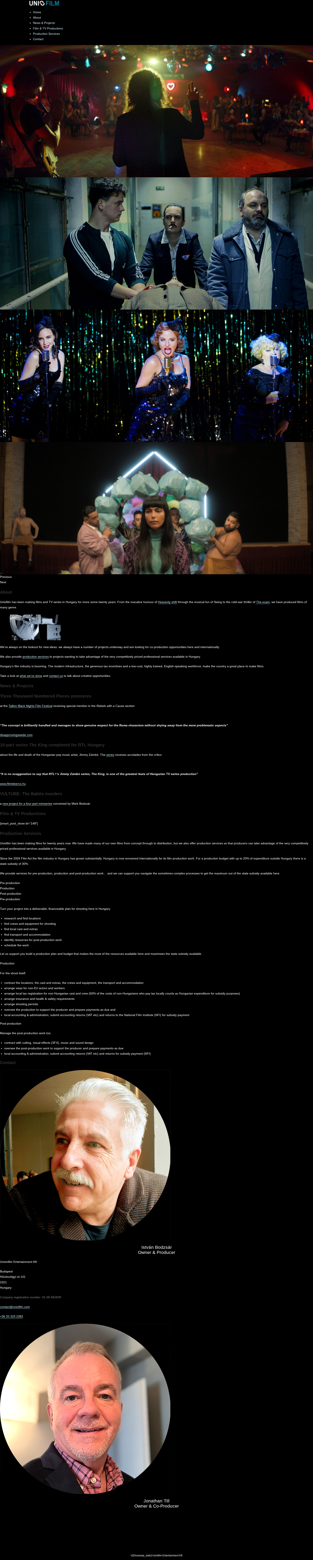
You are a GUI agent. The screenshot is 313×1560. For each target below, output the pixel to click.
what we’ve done (31, 676)
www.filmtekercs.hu (13, 783)
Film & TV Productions (48, 28)
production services (36, 656)
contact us (56, 676)
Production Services (46, 33)
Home (37, 12)
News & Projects (44, 23)
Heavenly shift (167, 602)
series (110, 754)
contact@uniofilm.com (15, 1306)
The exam (263, 602)
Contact (38, 39)
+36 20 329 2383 (11, 1316)
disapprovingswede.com (16, 735)
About (37, 17)
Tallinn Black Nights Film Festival (30, 706)
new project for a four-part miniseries (27, 803)
